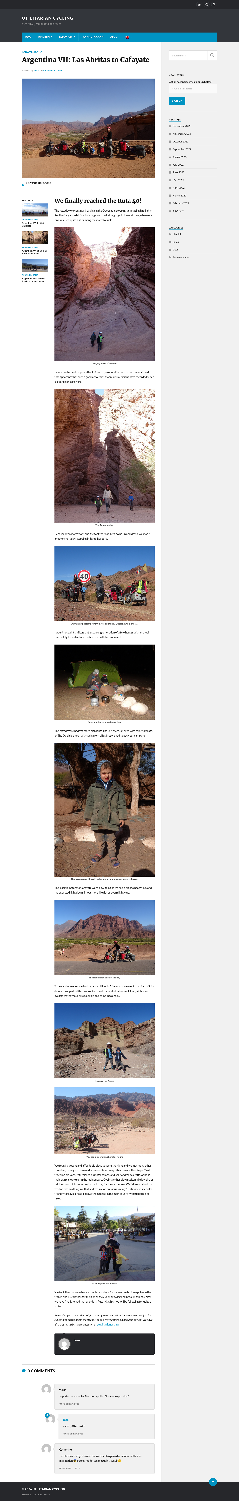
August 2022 (180, 156)
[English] (128, 37)
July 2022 (178, 164)
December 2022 (182, 126)
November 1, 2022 (69, 1468)
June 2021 (178, 210)
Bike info (44, 36)
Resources (66, 36)
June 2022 (178, 172)
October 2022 (180, 141)
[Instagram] (207, 4)
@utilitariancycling (108, 1324)
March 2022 (179, 195)
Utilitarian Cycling (47, 18)
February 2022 (181, 203)
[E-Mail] (199, 4)
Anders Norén (41, 1494)
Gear (175, 249)
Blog (28, 36)
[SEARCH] (212, 55)
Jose (36, 70)
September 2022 (182, 149)
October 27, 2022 (53, 70)
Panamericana (91, 36)
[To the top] (213, 1482)
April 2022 (179, 187)
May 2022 (178, 180)
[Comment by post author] (47, 1415)
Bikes (176, 241)
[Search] (214, 4)
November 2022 (182, 133)
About (114, 36)
